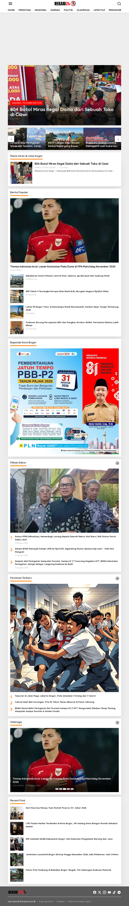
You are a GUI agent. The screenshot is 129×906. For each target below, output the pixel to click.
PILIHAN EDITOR (32, 102)
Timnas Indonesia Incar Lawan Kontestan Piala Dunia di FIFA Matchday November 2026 (62, 266)
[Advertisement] (64, 38)
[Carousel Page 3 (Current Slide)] (64, 789)
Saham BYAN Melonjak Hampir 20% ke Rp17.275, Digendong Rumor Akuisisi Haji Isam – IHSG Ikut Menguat (64, 550)
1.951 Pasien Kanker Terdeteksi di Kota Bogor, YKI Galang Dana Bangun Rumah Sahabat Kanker (72, 825)
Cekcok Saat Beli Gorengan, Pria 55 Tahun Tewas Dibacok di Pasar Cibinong (54, 702)
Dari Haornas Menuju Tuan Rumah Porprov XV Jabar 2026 (56, 808)
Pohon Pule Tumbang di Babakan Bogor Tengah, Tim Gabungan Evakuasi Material (68, 870)
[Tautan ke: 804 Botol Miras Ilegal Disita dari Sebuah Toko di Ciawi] (64, 95)
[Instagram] (104, 892)
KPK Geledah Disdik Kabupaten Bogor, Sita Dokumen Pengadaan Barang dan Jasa (69, 839)
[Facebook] (95, 892)
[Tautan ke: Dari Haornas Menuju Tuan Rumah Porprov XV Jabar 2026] (16, 812)
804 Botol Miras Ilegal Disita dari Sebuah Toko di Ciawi (62, 112)
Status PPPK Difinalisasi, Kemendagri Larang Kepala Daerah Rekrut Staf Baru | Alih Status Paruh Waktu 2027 (65, 538)
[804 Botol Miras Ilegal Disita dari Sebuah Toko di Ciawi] (114, 171)
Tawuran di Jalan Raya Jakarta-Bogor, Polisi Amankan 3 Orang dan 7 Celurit (55, 696)
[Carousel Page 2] (60, 789)
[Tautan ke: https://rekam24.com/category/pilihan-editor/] (117, 463)
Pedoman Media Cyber (79, 901)
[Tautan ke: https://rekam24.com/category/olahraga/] (117, 723)
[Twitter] (100, 892)
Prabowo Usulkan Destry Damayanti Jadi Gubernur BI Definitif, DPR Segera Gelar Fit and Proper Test (101, 144)
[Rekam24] (65, 3)
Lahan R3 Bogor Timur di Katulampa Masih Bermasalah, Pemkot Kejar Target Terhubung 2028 (72, 308)
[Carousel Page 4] (68, 789)
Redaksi (60, 901)
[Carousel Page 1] (57, 789)
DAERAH (16, 102)
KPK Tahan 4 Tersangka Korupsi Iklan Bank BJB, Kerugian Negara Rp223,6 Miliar (67, 291)
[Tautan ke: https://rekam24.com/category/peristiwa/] (117, 578)
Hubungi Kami (46, 901)
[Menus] (10, 3)
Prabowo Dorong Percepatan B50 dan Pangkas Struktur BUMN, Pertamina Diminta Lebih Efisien (72, 324)
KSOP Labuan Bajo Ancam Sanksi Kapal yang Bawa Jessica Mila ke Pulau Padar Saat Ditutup (63, 144)
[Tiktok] (114, 892)
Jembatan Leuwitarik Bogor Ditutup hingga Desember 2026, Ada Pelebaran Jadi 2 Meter (72, 854)
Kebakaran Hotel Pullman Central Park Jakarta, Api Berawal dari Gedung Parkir (68, 275)
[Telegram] (119, 892)
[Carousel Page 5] (72, 789)
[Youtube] (109, 892)
